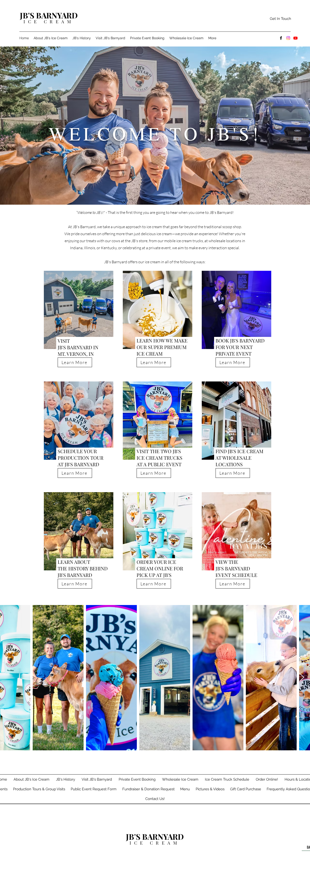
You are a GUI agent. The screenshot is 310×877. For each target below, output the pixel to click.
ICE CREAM (48, 21)
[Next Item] (301, 677)
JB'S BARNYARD (49, 15)
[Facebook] (281, 38)
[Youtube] (295, 38)
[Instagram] (288, 38)
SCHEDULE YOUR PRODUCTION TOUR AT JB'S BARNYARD (80, 457)
